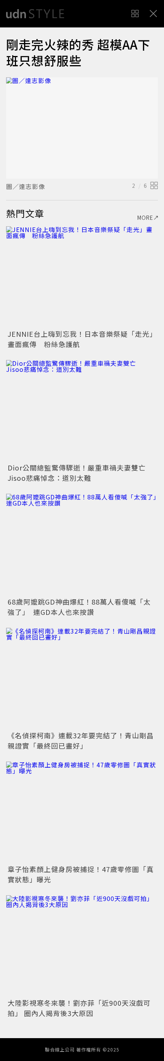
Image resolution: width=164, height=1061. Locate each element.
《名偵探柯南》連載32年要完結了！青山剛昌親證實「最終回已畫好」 (81, 740)
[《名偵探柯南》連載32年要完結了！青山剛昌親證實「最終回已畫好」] (82, 678)
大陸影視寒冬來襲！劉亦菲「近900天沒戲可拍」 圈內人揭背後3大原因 (79, 1008)
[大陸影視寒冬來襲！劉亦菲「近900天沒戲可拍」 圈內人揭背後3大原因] (82, 945)
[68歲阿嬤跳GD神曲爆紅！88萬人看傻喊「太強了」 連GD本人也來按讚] (82, 544)
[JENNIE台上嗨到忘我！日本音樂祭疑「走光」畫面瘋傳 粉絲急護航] (82, 276)
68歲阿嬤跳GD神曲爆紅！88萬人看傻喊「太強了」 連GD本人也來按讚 (79, 607)
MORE (145, 217)
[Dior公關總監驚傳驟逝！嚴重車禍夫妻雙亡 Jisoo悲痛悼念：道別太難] (82, 410)
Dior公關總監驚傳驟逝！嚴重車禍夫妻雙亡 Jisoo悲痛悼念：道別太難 (80, 472)
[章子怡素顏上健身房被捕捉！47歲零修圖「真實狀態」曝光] (82, 812)
